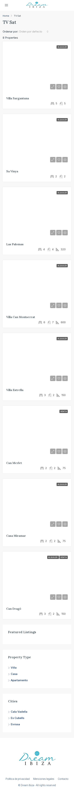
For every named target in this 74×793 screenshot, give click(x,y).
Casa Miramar (16, 535)
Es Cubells (17, 718)
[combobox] (33, 31)
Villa (14, 667)
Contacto (63, 778)
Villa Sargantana (17, 98)
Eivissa (15, 724)
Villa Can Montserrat (20, 317)
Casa (14, 674)
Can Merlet (14, 463)
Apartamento (19, 680)
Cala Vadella (19, 711)
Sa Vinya (12, 171)
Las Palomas (15, 244)
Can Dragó (13, 608)
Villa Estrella (14, 390)
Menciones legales (43, 778)
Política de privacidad (18, 778)
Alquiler (62, 47)
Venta (63, 411)
